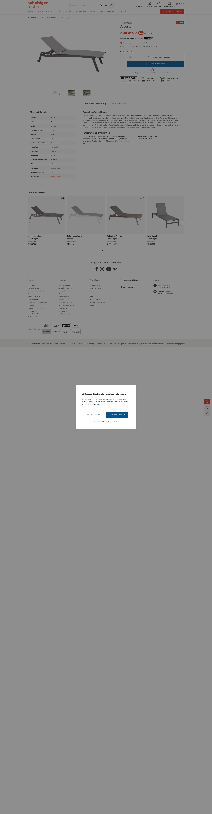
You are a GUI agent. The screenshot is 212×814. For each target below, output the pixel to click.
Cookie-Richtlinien (93, 404)
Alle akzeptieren (117, 415)
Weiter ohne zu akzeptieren (105, 421)
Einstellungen (93, 415)
